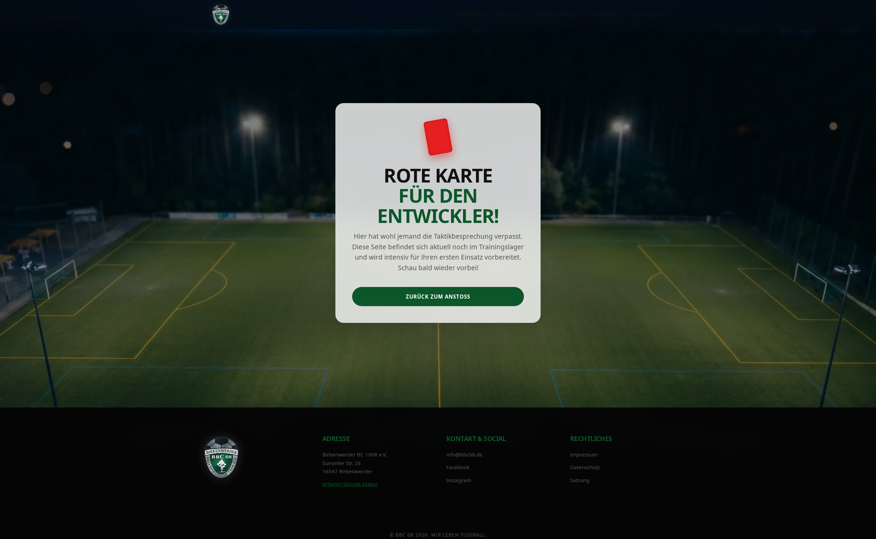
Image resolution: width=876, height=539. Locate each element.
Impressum (583, 454)
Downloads (649, 14)
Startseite (471, 14)
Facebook (457, 467)
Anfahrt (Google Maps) (349, 483)
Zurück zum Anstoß (438, 296)
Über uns (510, 14)
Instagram (458, 479)
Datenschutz (585, 467)
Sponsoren (605, 14)
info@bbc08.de (464, 454)
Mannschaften (556, 14)
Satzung (579, 479)
